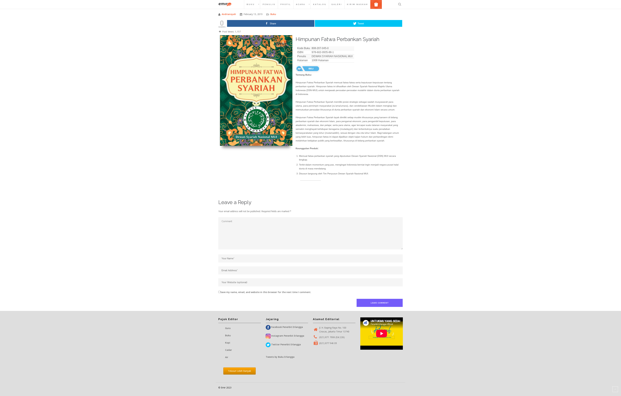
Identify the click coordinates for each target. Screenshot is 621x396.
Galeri (336, 4)
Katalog (319, 4)
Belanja (377, 4)
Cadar (228, 349)
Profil (285, 4)
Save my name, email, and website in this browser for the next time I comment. (265, 292)
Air (226, 357)
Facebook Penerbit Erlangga (287, 327)
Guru (228, 328)
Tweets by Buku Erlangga (280, 356)
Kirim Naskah (357, 4)
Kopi (227, 342)
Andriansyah (229, 14)
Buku (251, 4)
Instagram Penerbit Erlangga (287, 335)
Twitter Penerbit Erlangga (286, 344)
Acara (300, 4)
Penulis (269, 4)
